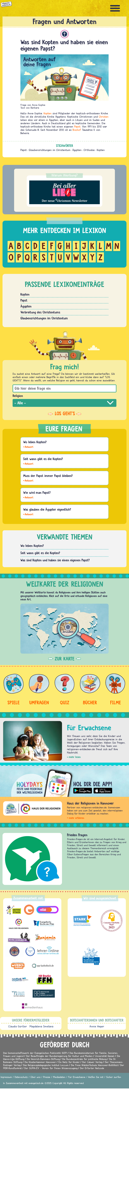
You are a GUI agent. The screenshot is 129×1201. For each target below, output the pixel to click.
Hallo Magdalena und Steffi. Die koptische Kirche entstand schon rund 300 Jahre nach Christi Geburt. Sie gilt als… (28, 463)
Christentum (64, 34)
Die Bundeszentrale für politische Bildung (84, 1059)
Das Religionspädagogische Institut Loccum (45, 1065)
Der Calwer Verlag (92, 1062)
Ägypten (77, 150)
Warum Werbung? (64, 175)
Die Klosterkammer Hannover (40, 1062)
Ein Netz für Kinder (69, 1062)
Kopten (48, 113)
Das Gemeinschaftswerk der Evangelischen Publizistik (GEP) (35, 1052)
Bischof (77, 129)
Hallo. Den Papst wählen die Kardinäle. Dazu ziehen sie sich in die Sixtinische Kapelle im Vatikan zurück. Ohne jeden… (28, 497)
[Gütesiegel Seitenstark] (82, 920)
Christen (103, 116)
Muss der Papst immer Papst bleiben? (48, 476)
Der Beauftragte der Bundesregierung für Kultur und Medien (59, 1055)
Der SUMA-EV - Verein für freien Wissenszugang (50, 1068)
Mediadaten (59, 1077)
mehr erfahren (76, 818)
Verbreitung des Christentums (40, 312)
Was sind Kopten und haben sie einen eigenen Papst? (55, 560)
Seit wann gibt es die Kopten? (43, 459)
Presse (46, 1077)
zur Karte (64, 658)
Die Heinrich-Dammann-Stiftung (43, 1059)
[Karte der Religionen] (64, 628)
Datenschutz (21, 1077)
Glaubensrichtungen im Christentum (49, 150)
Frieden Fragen (77, 835)
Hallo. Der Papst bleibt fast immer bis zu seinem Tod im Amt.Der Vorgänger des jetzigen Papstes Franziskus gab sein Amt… (28, 480)
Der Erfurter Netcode (92, 1068)
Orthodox (89, 150)
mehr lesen (75, 757)
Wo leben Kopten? (35, 442)
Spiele (13, 702)
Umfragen (39, 702)
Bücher (90, 702)
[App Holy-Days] (64, 781)
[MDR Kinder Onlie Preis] (91, 956)
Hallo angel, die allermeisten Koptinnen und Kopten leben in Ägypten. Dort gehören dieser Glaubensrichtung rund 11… (28, 446)
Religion (18, 396)
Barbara (35, 107)
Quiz (64, 702)
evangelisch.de (36, 1083)
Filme (115, 702)
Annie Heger (96, 1026)
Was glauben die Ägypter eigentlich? (47, 509)
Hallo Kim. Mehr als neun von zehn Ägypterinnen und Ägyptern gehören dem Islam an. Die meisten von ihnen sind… (28, 514)
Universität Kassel (104, 1055)
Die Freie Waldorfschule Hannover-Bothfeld (94, 1065)
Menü (115, 8)
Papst (77, 126)
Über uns (35, 1077)
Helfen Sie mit (95, 1077)
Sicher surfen (113, 1077)
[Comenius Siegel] (111, 920)
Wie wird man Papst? (37, 492)
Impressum (6, 1077)
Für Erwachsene (76, 1077)
